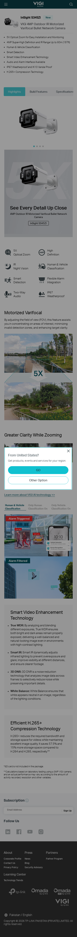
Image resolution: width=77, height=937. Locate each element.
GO (38, 470)
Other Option (38, 480)
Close (68, 450)
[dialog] (38, 468)
